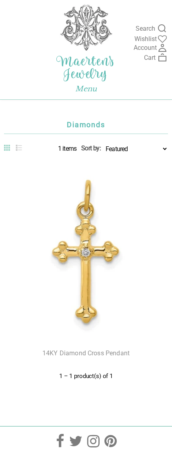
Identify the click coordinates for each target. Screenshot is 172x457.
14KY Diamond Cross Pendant (86, 353)
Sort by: (91, 148)
